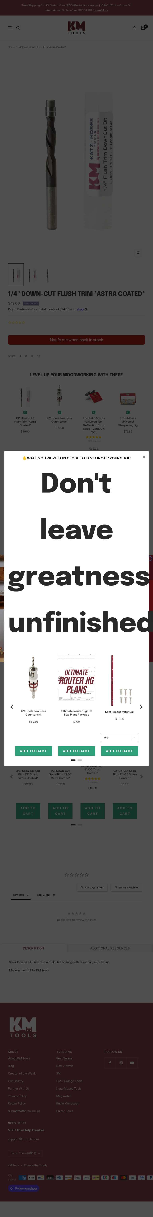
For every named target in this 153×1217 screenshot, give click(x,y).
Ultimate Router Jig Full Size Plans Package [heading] (76, 712)
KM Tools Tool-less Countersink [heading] (33, 712)
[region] (76, 707)
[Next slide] (141, 707)
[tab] (73, 760)
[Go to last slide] (12, 707)
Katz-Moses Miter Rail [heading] (119, 712)
